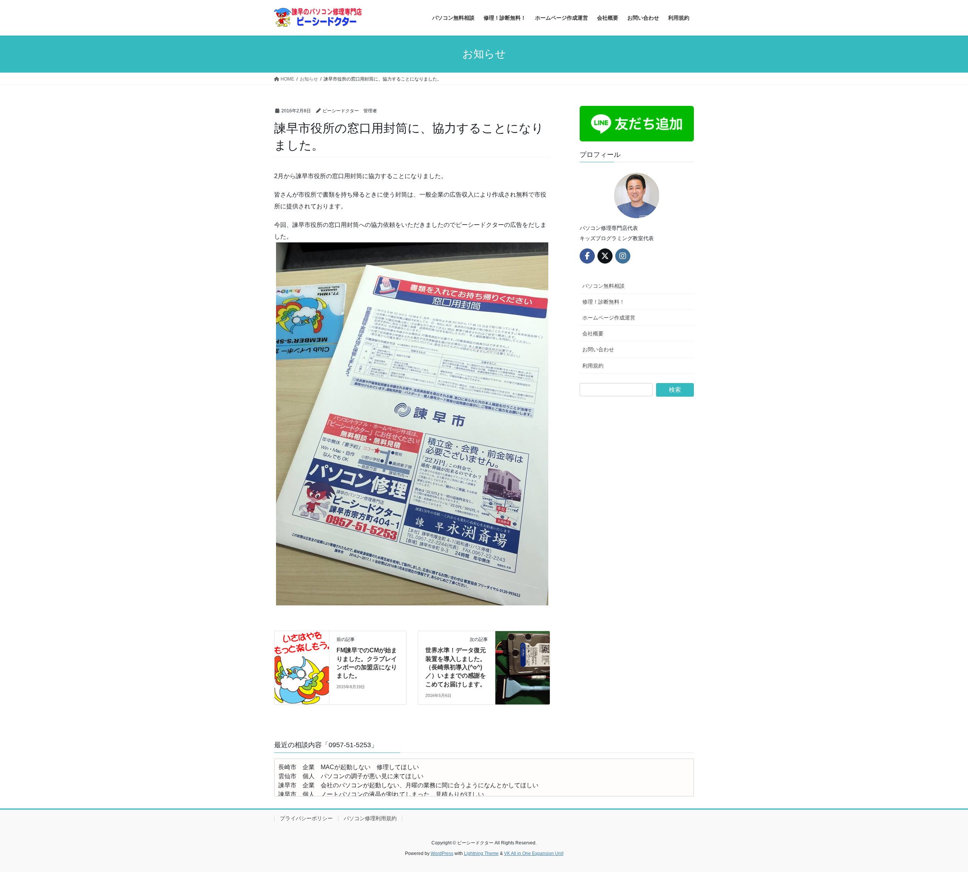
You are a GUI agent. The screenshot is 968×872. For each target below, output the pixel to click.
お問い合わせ (598, 349)
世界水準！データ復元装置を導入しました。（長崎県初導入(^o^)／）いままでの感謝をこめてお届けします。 (455, 667)
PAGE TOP (940, 839)
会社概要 (592, 333)
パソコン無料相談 (603, 286)
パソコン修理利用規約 (370, 818)
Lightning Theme (481, 853)
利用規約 (592, 366)
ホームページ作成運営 (608, 318)
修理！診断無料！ (603, 302)
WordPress (442, 853)
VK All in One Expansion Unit (533, 853)
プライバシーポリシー (306, 818)
